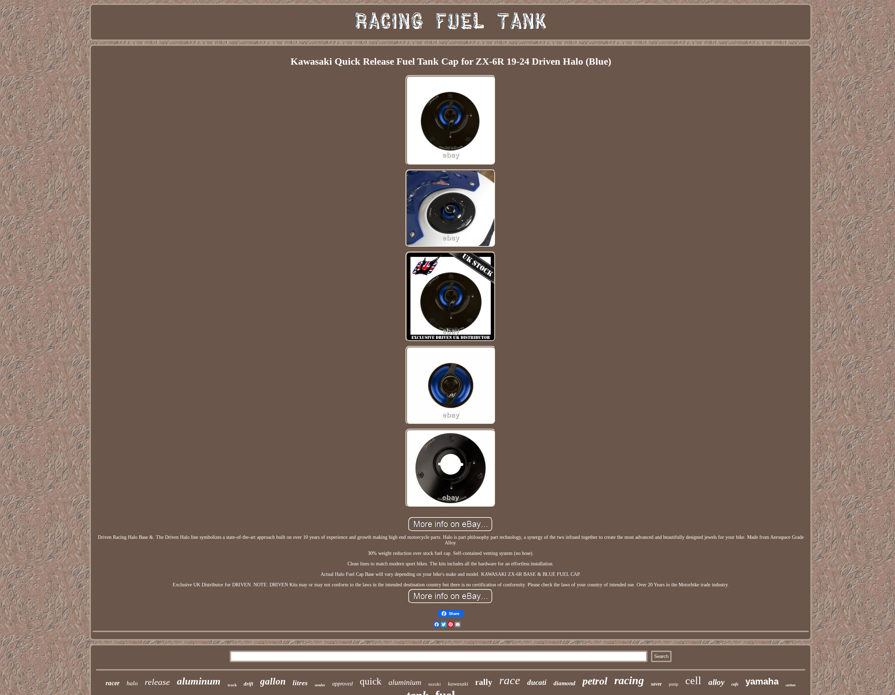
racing (629, 680)
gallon (273, 681)
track (232, 685)
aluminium (404, 682)
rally (483, 682)
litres (300, 683)
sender (320, 685)
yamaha (762, 681)
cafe (734, 684)
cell (693, 680)
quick (370, 681)
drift (248, 684)
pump (673, 684)
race (509, 680)
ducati (536, 682)
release (157, 682)
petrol (594, 681)
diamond (564, 683)
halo (132, 683)
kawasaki (458, 684)
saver (656, 684)
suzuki (434, 684)
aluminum (199, 681)
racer (113, 683)
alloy (716, 682)
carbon (791, 685)
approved (342, 684)
